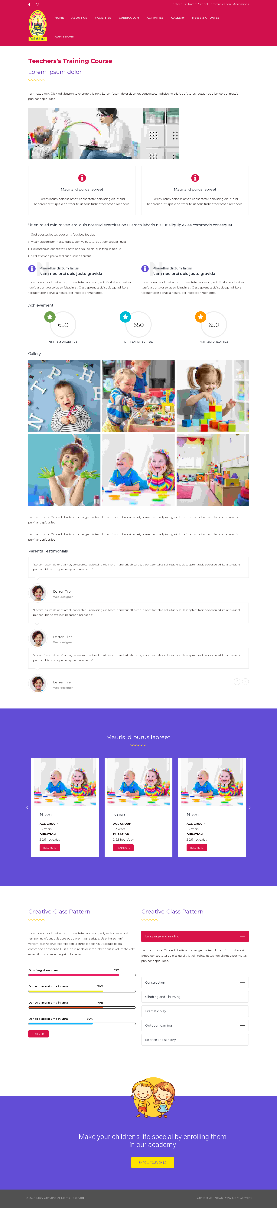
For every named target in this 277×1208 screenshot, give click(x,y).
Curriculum (129, 17)
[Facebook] (30, 4)
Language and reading (162, 936)
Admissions (241, 4)
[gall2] (213, 470)
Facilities (103, 17)
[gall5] (213, 396)
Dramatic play (155, 1011)
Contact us (178, 4)
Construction (155, 982)
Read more (49, 848)
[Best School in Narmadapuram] (37, 27)
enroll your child (153, 1162)
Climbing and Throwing (163, 997)
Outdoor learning (158, 1025)
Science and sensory (160, 1040)
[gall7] (138, 470)
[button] (27, 807)
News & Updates (206, 17)
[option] (65, 807)
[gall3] (64, 396)
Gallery (178, 17)
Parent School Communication (209, 4)
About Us (79, 17)
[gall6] (64, 470)
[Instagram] (37, 4)
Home (59, 17)
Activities (155, 17)
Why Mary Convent (238, 1198)
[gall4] (138, 396)
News (218, 1198)
